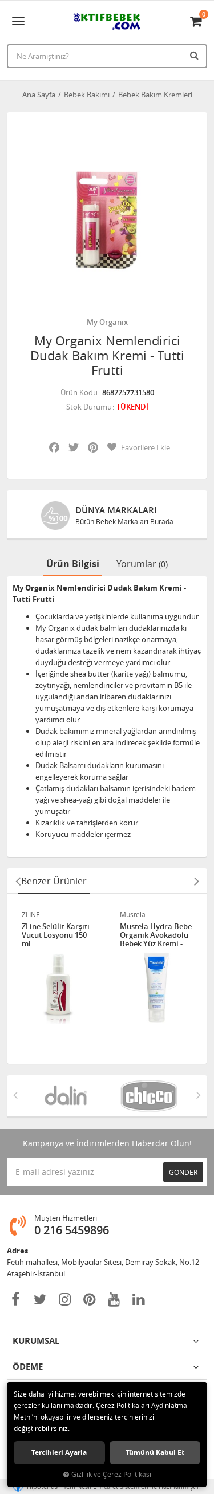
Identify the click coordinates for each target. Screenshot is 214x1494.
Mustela (133, 914)
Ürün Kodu (79, 392)
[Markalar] (65, 1096)
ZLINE (31, 914)
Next (196, 881)
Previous (17, 881)
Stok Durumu (89, 407)
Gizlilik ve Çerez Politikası (111, 1474)
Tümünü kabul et (155, 1452)
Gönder (183, 1172)
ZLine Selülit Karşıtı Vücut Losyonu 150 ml (56, 935)
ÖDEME (28, 1367)
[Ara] (195, 55)
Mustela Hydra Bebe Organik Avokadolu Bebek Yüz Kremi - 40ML (156, 935)
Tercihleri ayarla (59, 1452)
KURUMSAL (36, 1341)
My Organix (107, 322)
